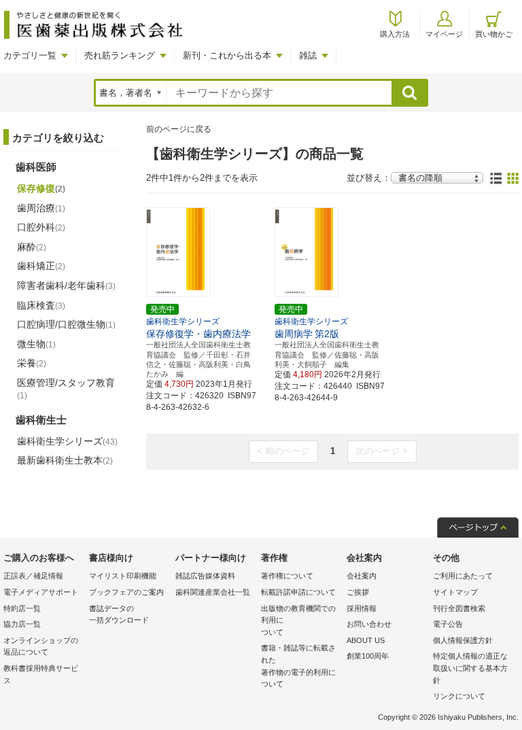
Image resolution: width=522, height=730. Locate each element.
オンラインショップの (40, 646)
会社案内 (362, 576)
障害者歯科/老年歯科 (66, 285)
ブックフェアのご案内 (126, 592)
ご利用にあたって (463, 576)
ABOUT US (366, 640)
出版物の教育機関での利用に (298, 620)
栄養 (31, 363)
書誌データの (119, 614)
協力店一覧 (22, 624)
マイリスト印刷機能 (122, 576)
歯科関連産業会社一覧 (212, 592)
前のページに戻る (178, 129)
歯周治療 (41, 208)
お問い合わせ (369, 624)
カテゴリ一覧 (29, 55)
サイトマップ (455, 592)
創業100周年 (368, 656)
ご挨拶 (358, 592)
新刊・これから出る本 (227, 55)
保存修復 (41, 188)
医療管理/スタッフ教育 (66, 388)
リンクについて (459, 696)
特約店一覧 (22, 608)
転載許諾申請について (298, 592)
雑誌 (308, 55)
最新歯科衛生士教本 (65, 460)
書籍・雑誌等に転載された (298, 666)
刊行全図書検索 (459, 608)
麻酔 (31, 246)
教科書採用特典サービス (40, 674)
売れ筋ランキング (119, 55)
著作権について (287, 576)
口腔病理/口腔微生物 (66, 324)
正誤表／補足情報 (33, 576)
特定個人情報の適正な (470, 668)
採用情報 (362, 608)
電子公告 (448, 624)
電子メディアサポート (40, 592)
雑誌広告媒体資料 (205, 576)
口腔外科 (41, 227)
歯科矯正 (41, 265)
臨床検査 (41, 305)
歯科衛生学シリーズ (67, 441)
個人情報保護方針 (463, 640)
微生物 (36, 343)
